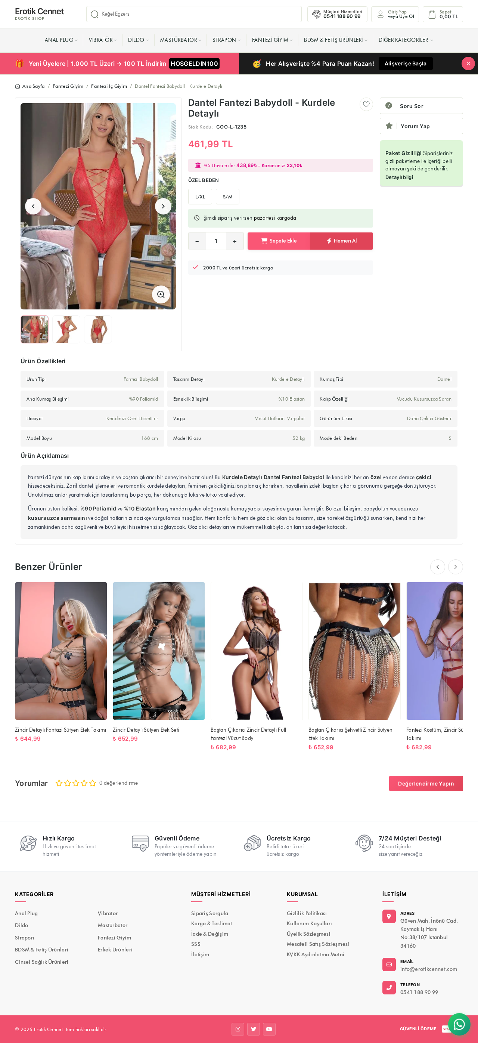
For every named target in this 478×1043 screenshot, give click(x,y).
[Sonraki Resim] (163, 206)
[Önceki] (437, 566)
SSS (196, 944)
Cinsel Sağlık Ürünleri (42, 962)
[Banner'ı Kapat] (468, 63)
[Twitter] (253, 1029)
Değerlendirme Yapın (426, 783)
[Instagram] (238, 1029)
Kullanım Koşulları (309, 923)
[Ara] (94, 14)
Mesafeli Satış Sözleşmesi (318, 944)
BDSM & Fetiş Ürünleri (333, 40)
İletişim (200, 954)
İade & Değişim (209, 934)
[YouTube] (269, 1029)
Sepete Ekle (283, 241)
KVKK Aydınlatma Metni (315, 954)
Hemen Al (345, 241)
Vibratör (100, 40)
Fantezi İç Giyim (109, 86)
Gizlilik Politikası (307, 913)
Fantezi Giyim (270, 40)
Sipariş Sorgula (210, 913)
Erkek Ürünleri (115, 950)
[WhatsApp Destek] (459, 1024)
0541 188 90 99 (419, 992)
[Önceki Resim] (33, 206)
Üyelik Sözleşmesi (308, 934)
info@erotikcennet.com (428, 969)
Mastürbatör (178, 40)
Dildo (136, 40)
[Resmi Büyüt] (161, 294)
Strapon (224, 40)
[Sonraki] (455, 566)
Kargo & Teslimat (211, 923)
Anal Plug (59, 40)
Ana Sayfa (33, 86)
